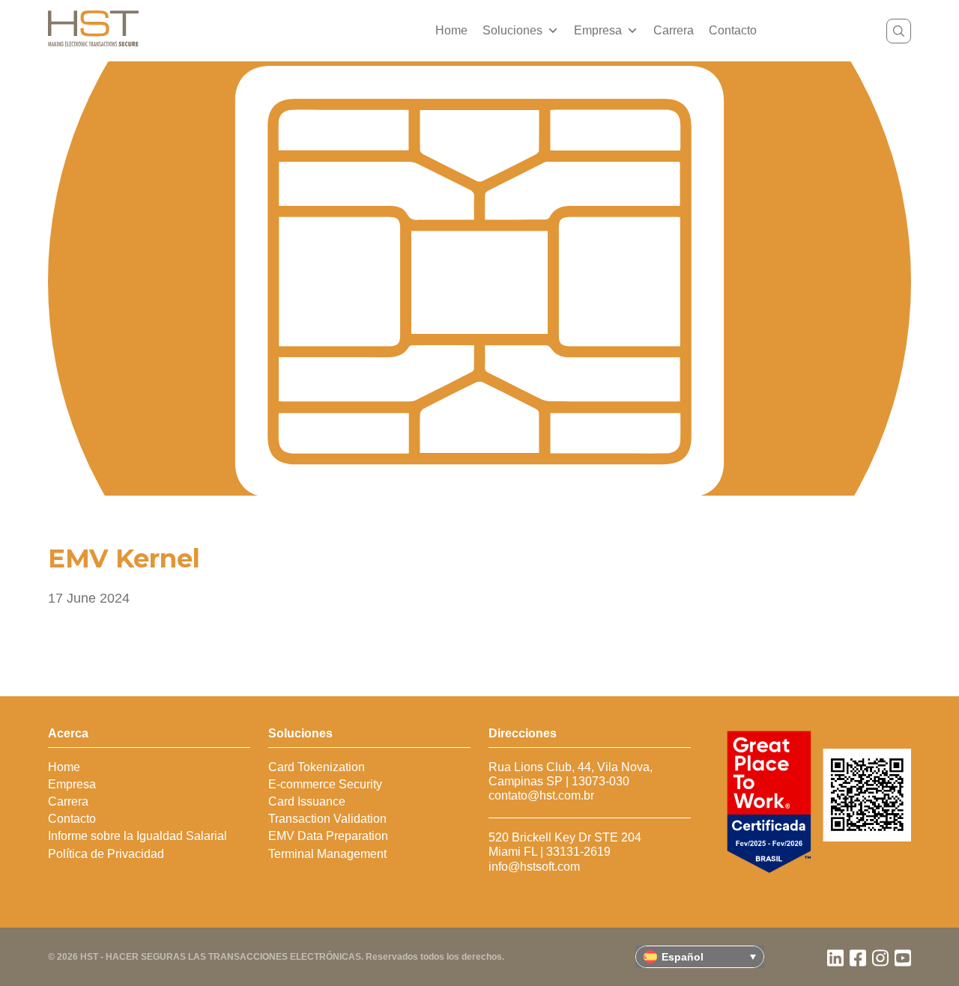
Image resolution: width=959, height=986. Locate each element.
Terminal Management (327, 853)
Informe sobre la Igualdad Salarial (137, 836)
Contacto (733, 30)
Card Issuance (306, 801)
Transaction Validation (327, 818)
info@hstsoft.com (534, 866)
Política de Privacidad (106, 853)
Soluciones (512, 30)
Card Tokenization (316, 767)
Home (451, 30)
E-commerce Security (325, 784)
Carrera (673, 30)
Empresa (598, 30)
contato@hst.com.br (541, 795)
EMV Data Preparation (328, 836)
